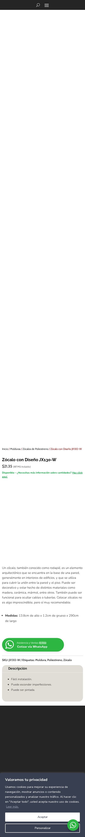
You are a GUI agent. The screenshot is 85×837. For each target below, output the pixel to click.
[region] (42, 805)
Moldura (40, 660)
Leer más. (12, 807)
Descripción (17, 668)
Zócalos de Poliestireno (35, 448)
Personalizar (43, 828)
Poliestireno (54, 660)
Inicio (5, 448)
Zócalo (67, 660)
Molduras (15, 448)
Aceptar (43, 817)
